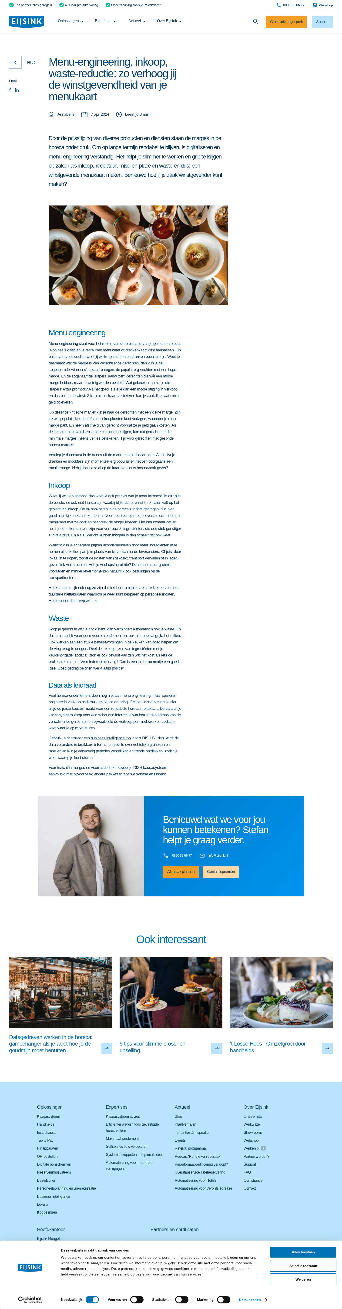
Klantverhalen (185, 1124)
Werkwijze (252, 1124)
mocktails (76, 461)
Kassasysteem (48, 1116)
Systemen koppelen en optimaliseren (134, 1155)
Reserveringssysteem (54, 1172)
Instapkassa (46, 1132)
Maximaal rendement (122, 1139)
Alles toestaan (303, 1252)
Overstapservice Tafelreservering (200, 1172)
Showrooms (253, 1132)
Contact (250, 1188)
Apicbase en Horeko (149, 774)
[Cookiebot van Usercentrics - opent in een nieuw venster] (30, 1299)
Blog (178, 1116)
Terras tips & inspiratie (191, 1132)
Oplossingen (68, 21)
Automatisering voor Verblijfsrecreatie (203, 1188)
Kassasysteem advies (123, 1116)
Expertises (103, 21)
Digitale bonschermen (54, 1164)
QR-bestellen (47, 1156)
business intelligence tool (111, 738)
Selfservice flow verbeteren (127, 1146)
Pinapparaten (47, 1148)
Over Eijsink (167, 21)
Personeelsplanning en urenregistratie (66, 1188)
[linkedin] (17, 90)
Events (180, 1140)
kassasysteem (155, 767)
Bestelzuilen (46, 1180)
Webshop (326, 5)
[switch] (137, 1299)
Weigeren (303, 1279)
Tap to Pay (45, 1140)
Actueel (134, 21)
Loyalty (42, 1204)
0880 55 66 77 (294, 5)
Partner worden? (256, 1156)
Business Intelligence (53, 1196)
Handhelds (45, 1124)
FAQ (247, 1172)
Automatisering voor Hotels (195, 1180)
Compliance (253, 1180)
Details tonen (250, 1300)
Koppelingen (47, 1212)
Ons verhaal (253, 1116)
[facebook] (10, 90)
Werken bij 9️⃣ (254, 1148)
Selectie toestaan (303, 1266)
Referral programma (190, 1148)
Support (250, 1164)
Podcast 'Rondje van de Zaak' (198, 1156)
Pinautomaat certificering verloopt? (201, 1164)
